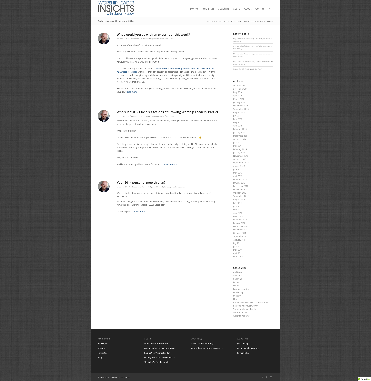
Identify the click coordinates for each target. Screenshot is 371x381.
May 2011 (237, 249)
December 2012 (240, 186)
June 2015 (237, 119)
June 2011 (237, 246)
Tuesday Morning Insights (245, 309)
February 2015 (240, 129)
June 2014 (237, 142)
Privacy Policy (243, 353)
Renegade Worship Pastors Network (207, 348)
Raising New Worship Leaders (157, 353)
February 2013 (240, 179)
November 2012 (240, 189)
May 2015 (237, 122)
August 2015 (239, 112)
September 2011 (241, 236)
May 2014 (237, 145)
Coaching (237, 278)
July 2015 (237, 115)
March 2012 (238, 216)
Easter (236, 282)
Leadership (137, 39)
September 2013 (241, 162)
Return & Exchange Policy (248, 348)
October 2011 (239, 233)
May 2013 (237, 172)
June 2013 (237, 169)
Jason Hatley (242, 343)
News (236, 299)
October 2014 (239, 139)
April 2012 (237, 213)
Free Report (103, 343)
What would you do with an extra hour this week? (153, 35)
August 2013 (239, 166)
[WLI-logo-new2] (116, 8)
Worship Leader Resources (156, 343)
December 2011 (240, 226)
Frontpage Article (241, 289)
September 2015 (241, 109)
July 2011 (237, 243)
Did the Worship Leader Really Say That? (247, 69)
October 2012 (239, 192)
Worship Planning (241, 315)
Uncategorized (170, 187)
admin (171, 39)
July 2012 (237, 203)
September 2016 (241, 88)
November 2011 (240, 229)
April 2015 (237, 125)
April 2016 (237, 95)
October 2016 (239, 85)
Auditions (237, 272)
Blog (100, 357)
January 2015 (239, 132)
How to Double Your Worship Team (159, 348)
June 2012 (237, 206)
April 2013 (237, 176)
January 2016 (239, 102)
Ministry (237, 295)
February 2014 (240, 149)
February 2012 (240, 219)
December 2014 (240, 135)
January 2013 (239, 182)
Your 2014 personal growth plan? (141, 182)
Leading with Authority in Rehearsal (159, 357)
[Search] (270, 8)
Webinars (102, 348)
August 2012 (239, 199)
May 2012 (237, 209)
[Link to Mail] (271, 377)
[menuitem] (194, 8)
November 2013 (240, 155)
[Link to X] (262, 377)
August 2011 (239, 239)
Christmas (238, 275)
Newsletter (102, 353)
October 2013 (239, 159)
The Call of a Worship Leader (157, 362)
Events (236, 285)
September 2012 (241, 196)
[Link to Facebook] (266, 377)
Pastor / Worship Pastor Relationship (250, 302)
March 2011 (238, 256)
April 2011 (237, 253)
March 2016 (238, 99)
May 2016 (237, 92)
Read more (131, 91)
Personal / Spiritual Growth (153, 39)
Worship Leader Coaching (202, 343)
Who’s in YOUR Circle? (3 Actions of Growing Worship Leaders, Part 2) (167, 112)
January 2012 (239, 223)
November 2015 (240, 105)
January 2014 (239, 152)
